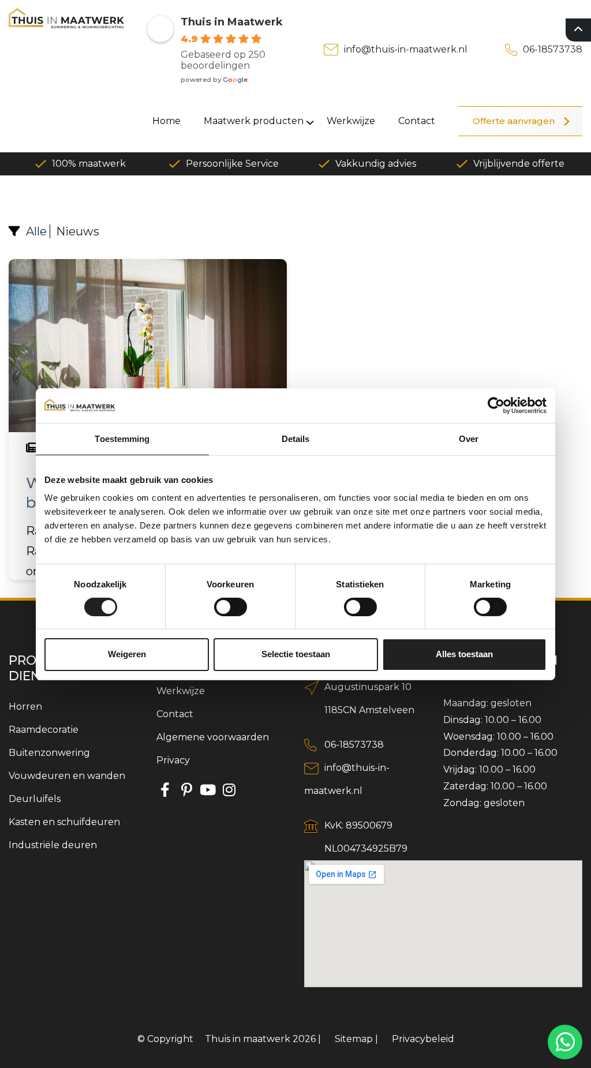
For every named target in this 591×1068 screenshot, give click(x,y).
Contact (174, 714)
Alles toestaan (464, 654)
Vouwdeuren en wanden (67, 775)
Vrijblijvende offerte (518, 163)
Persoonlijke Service (232, 163)
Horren (25, 706)
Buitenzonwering (49, 752)
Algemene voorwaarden (212, 737)
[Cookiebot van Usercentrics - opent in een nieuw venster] (496, 405)
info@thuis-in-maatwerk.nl (405, 49)
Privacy (173, 760)
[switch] (230, 607)
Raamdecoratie (43, 729)
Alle (36, 231)
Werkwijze (180, 690)
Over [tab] (468, 438)
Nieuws (77, 231)
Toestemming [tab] (122, 438)
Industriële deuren (53, 845)
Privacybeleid (423, 1038)
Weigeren (127, 654)
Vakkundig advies (375, 163)
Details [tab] (296, 438)
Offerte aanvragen (514, 120)
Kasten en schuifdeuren (64, 821)
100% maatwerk (89, 163)
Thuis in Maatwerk (232, 22)
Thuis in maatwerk (247, 1038)
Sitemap (354, 1038)
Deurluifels (35, 798)
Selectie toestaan (295, 654)
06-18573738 (552, 49)
